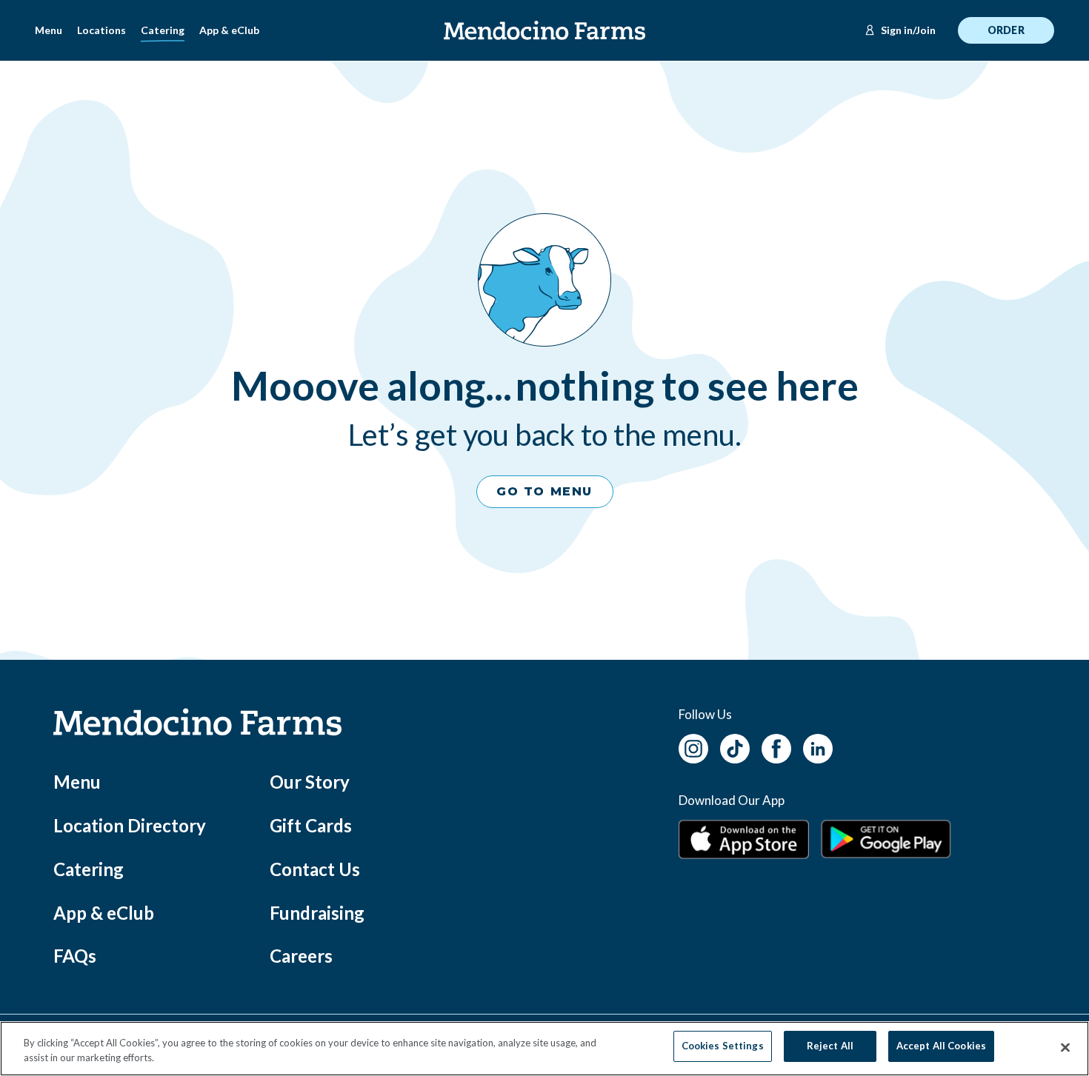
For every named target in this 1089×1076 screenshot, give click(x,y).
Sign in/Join (908, 30)
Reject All (830, 1046)
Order (1006, 30)
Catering (162, 30)
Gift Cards (311, 825)
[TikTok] (735, 746)
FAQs (74, 955)
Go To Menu (544, 491)
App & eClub (229, 30)
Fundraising (317, 912)
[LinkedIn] (818, 746)
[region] (544, 1048)
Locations (101, 30)
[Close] (1065, 1048)
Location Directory (129, 825)
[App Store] (744, 839)
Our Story (310, 781)
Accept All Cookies (941, 1046)
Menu (48, 30)
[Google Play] (886, 839)
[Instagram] (693, 746)
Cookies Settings (723, 1046)
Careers (301, 955)
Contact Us (315, 869)
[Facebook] (776, 746)
